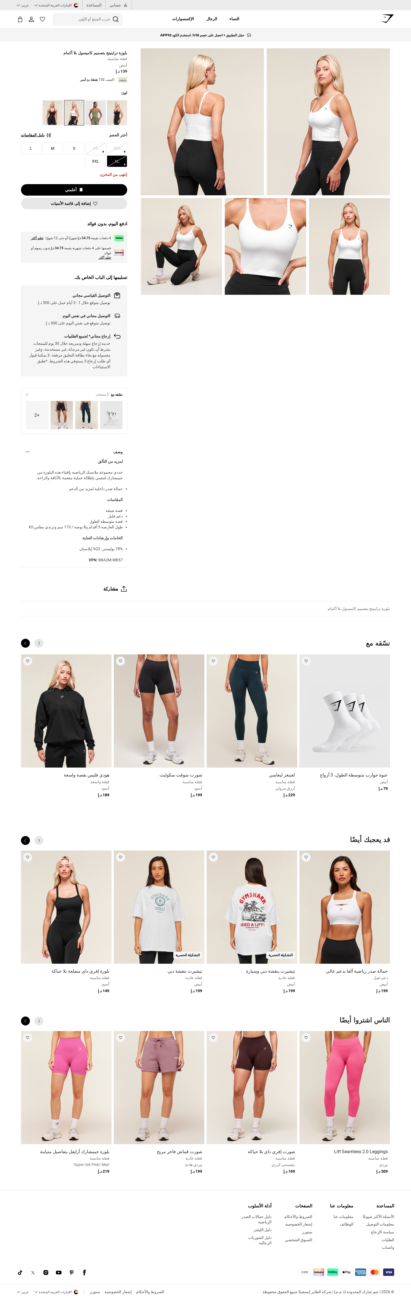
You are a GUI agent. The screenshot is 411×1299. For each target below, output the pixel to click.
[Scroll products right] (25, 643)
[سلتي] (20, 19)
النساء (234, 18)
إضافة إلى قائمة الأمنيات (71, 203)
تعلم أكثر (37, 238)
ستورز (95, 1291)
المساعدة (93, 5)
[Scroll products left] (38, 643)
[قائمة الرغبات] (42, 19)
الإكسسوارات (183, 18)
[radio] (117, 112)
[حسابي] (31, 19)
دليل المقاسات (32, 135)
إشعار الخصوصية (118, 1291)
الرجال (211, 18)
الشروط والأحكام (150, 1291)
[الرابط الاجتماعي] (84, 1272)
